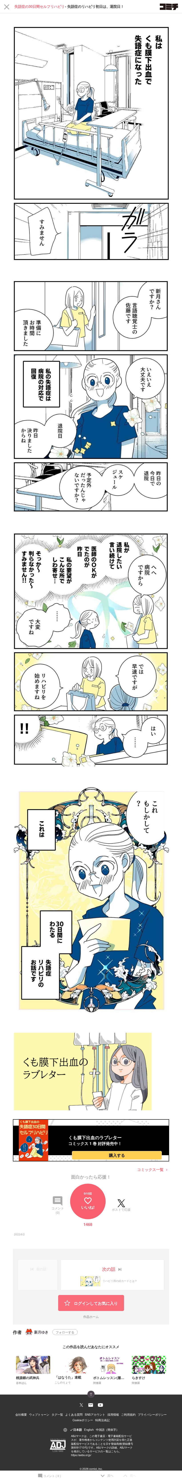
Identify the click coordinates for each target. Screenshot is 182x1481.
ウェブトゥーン (39, 1414)
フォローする (65, 1332)
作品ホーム (91, 1317)
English (89, 1429)
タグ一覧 (57, 1414)
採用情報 (113, 1414)
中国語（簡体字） (107, 1429)
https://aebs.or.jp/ (81, 1455)
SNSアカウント (95, 1414)
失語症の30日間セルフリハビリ (39, 6)
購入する (117, 1155)
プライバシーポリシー (152, 1414)
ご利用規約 (128, 1414)
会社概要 (21, 1414)
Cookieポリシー (83, 1420)
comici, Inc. (96, 1469)
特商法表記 (102, 1420)
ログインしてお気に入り (95, 1303)
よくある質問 (74, 1414)
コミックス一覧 (153, 1169)
